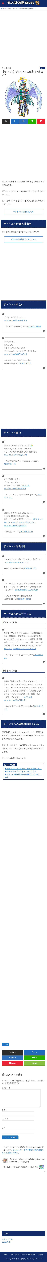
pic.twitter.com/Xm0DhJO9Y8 (15, 320)
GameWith (6, 1242)
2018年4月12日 (34, 326)
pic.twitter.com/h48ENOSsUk (15, 354)
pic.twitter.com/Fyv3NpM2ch (26, 590)
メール (5, 1119)
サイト (4, 1128)
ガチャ (6, 1044)
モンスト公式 (7, 1239)
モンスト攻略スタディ (22, 1259)
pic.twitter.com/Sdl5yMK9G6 (15, 525)
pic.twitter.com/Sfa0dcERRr (15, 489)
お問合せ (40, 1254)
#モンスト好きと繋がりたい (23, 522)
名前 (4, 1110)
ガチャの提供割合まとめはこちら (23, 239)
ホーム (6, 1254)
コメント (6, 1088)
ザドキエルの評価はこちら (23, 212)
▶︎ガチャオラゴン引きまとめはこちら (20, 771)
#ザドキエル (38, 519)
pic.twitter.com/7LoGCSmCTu (24, 649)
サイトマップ (15, 1254)
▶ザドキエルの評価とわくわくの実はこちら (23, 769)
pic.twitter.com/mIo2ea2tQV (18, 562)
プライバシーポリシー (28, 1254)
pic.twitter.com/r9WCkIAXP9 (15, 700)
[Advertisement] (23, 36)
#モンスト (25, 486)
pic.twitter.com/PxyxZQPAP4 (15, 455)
